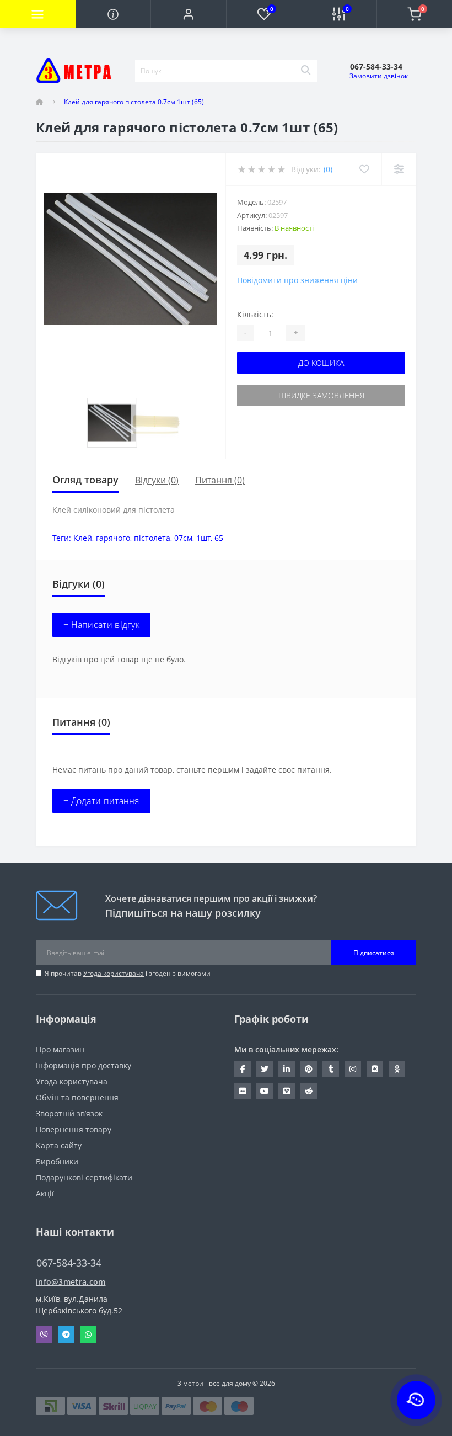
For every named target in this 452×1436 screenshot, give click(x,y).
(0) (328, 169)
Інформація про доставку (83, 1065)
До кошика (321, 363)
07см (183, 538)
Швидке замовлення (321, 395)
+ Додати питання (101, 801)
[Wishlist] (364, 169)
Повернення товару (73, 1129)
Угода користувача (113, 973)
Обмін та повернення (77, 1097)
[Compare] (398, 169)
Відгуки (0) (157, 480)
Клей (82, 538)
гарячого (113, 538)
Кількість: (255, 314)
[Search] (305, 71)
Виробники (57, 1161)
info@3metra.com (71, 1282)
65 (218, 538)
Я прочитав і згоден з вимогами (128, 973)
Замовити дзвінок (378, 76)
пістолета (152, 538)
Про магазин (60, 1049)
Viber (44, 1334)
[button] (188, 14)
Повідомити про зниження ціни (297, 280)
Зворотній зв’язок (69, 1113)
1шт (203, 538)
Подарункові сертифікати (84, 1177)
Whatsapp (88, 1334)
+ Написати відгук (101, 625)
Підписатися (373, 953)
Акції (45, 1193)
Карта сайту (59, 1145)
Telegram (66, 1334)
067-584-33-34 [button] (68, 1263)
